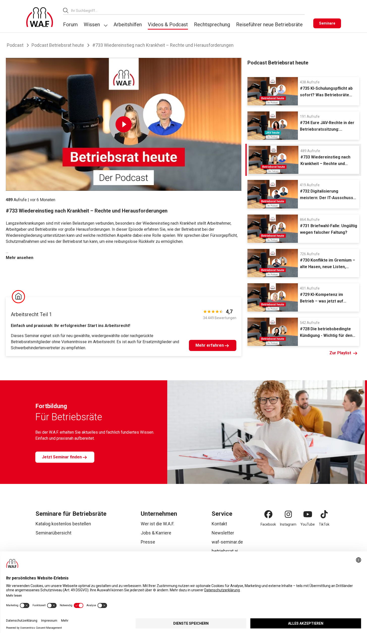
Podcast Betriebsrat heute (58, 45)
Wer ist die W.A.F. (157, 523)
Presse (148, 542)
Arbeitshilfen (128, 24)
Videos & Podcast (168, 24)
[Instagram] (288, 514)
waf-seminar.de (227, 542)
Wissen (92, 24)
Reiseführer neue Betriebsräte (269, 24)
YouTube (307, 524)
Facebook (268, 524)
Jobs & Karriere (156, 532)
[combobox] (188, 10)
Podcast (15, 45)
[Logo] (39, 17)
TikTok (324, 524)
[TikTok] (324, 514)
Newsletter (223, 532)
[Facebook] (268, 514)
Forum (70, 24)
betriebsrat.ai (225, 551)
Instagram (288, 524)
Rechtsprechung (212, 24)
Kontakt (219, 523)
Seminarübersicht (53, 532)
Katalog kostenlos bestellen (63, 523)
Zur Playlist (340, 352)
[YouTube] (308, 514)
